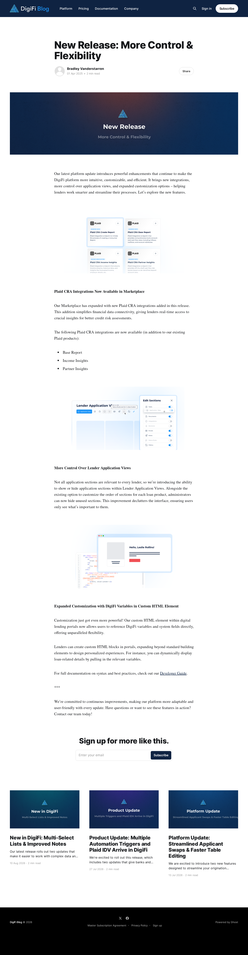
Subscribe (227, 8)
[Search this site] (195, 8)
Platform (66, 8)
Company (131, 8)
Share (186, 71)
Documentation (106, 8)
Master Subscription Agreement (107, 925)
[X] (120, 918)
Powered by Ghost (226, 922)
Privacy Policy (139, 925)
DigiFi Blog (16, 922)
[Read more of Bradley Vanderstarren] (59, 71)
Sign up (157, 925)
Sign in (207, 8)
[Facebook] (127, 918)
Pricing (83, 8)
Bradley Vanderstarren (85, 69)
